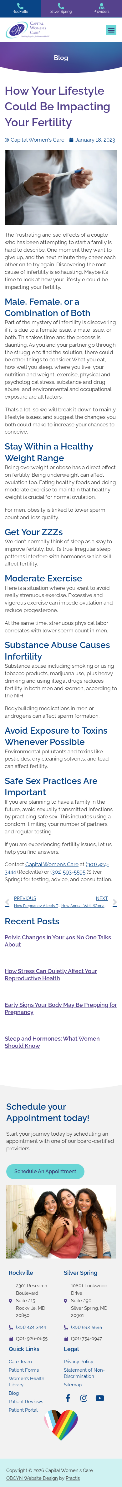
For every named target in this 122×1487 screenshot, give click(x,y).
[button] (111, 30)
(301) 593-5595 (67, 872)
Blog (14, 1393)
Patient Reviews (26, 1401)
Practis (73, 1478)
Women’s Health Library (26, 1382)
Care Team (20, 1361)
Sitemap (73, 1385)
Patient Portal (23, 1410)
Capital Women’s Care (52, 864)
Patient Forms (24, 1370)
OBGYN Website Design (32, 1478)
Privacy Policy (78, 1361)
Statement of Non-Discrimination (84, 1373)
